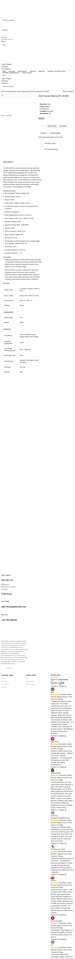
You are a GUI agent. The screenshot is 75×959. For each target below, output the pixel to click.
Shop (8, 91)
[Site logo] (10, 9)
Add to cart (52, 126)
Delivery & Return (31, 684)
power (32, 264)
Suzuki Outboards (23, 91)
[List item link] (19, 668)
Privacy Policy (30, 681)
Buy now (63, 126)
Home (3, 91)
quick (33, 182)
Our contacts (5, 684)
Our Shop (4, 681)
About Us (4, 687)
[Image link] (6, 633)
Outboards (13, 91)
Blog (27, 678)
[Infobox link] (6, 575)
